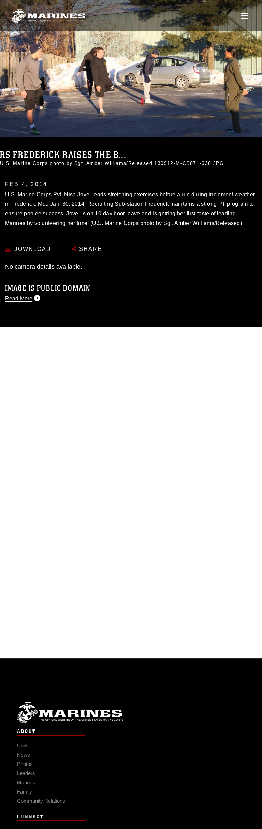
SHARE (89, 249)
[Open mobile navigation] (244, 15)
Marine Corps (131, 712)
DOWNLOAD (31, 249)
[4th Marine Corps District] (48, 16)
